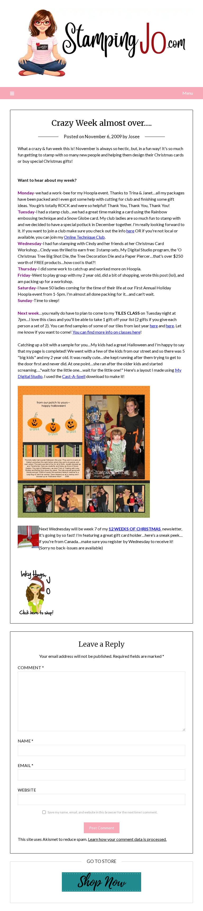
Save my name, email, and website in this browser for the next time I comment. (103, 812)
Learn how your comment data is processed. (127, 839)
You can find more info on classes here (106, 331)
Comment (31, 667)
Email (25, 765)
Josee (134, 136)
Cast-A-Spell (73, 376)
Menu (187, 92)
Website (27, 789)
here (130, 230)
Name (25, 740)
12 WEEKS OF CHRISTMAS (135, 528)
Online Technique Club (84, 236)
